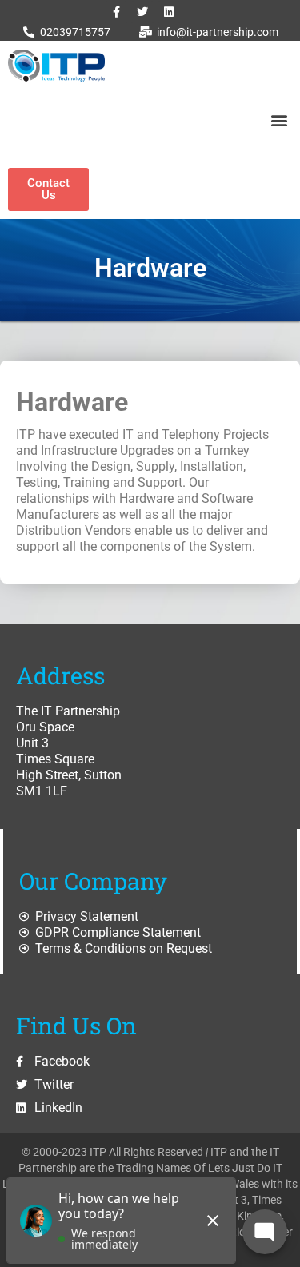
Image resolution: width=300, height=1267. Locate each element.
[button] (279, 119)
